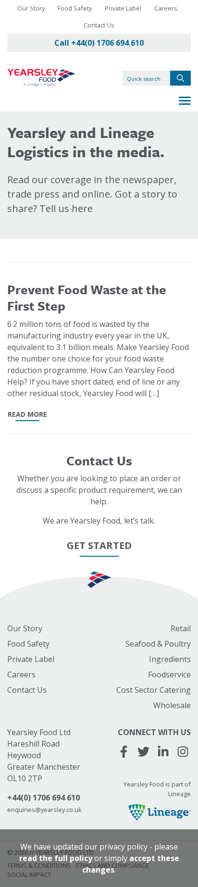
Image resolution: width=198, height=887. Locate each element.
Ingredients (170, 659)
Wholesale (172, 705)
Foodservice (169, 674)
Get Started (99, 545)
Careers (165, 8)
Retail (181, 628)
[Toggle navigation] (185, 102)
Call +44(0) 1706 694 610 (99, 42)
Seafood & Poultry (158, 643)
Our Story (31, 8)
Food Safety (75, 8)
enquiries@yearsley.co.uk (44, 809)
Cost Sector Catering (153, 690)
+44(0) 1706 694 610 (43, 797)
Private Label (123, 8)
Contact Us (99, 25)
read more (27, 414)
